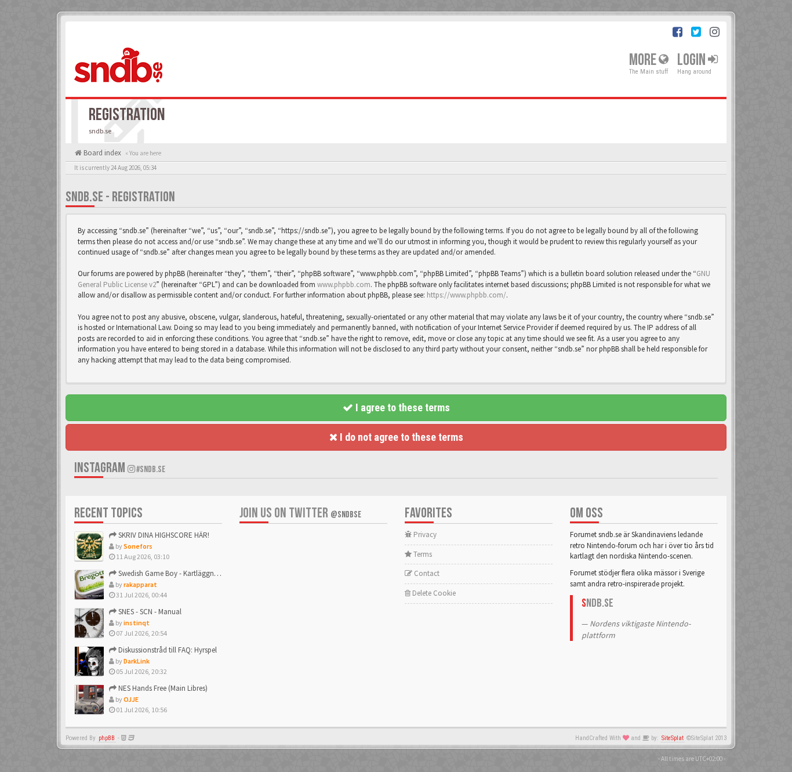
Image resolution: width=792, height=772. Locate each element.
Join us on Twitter (300, 513)
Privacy (424, 534)
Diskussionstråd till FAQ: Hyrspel (167, 650)
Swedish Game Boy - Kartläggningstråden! (183, 573)
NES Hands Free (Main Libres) (162, 688)
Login (692, 60)
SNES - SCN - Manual (149, 612)
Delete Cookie (433, 593)
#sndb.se (150, 469)
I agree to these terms (401, 407)
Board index (101, 153)
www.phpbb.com (343, 284)
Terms (422, 554)
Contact (425, 573)
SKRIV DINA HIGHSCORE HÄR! (163, 535)
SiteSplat (673, 738)
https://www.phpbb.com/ (466, 295)
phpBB (107, 738)
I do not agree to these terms (400, 437)
